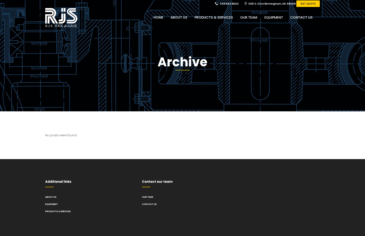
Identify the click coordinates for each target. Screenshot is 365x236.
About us (50, 197)
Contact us (149, 204)
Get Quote (308, 3)
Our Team (147, 197)
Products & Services (58, 211)
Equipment (51, 204)
